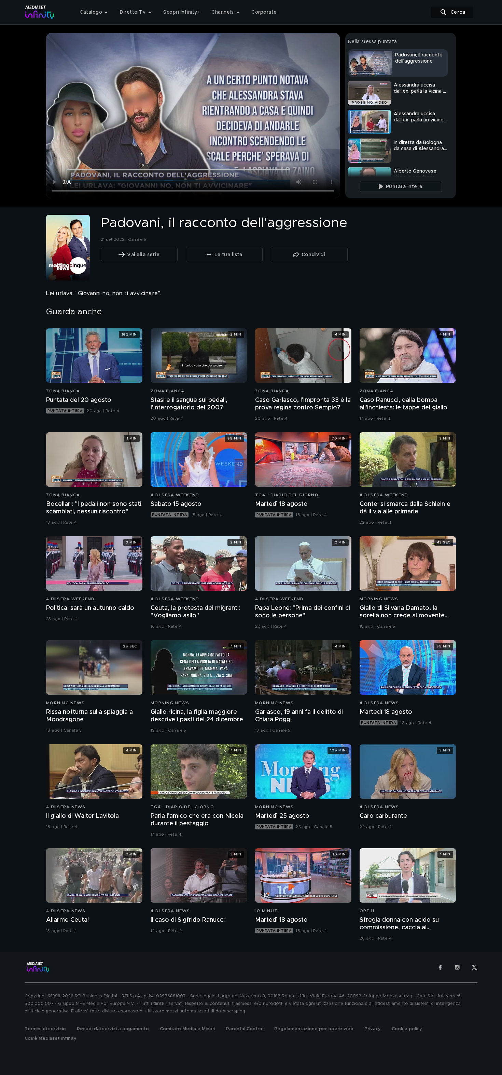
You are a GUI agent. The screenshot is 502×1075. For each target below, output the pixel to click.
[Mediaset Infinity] (40, 12)
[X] (474, 967)
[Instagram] (457, 967)
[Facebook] (440, 967)
